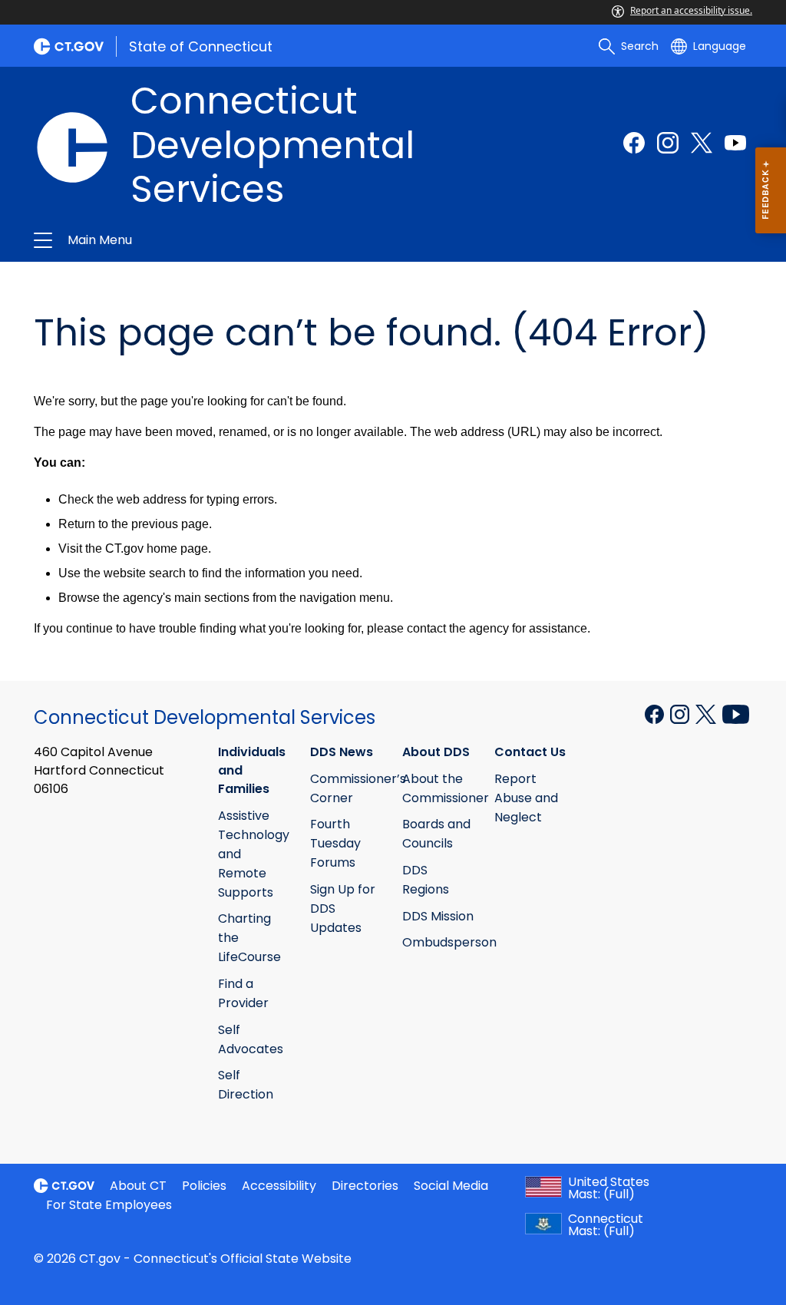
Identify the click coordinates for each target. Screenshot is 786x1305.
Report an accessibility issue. (691, 10)
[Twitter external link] (701, 143)
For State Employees (109, 1205)
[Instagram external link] (668, 143)
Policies (204, 1185)
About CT (138, 1185)
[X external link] (707, 713)
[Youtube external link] (735, 143)
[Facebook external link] (634, 143)
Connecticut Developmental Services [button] (230, 240)
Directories (365, 1185)
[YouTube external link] (735, 713)
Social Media (451, 1185)
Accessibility (279, 1185)
